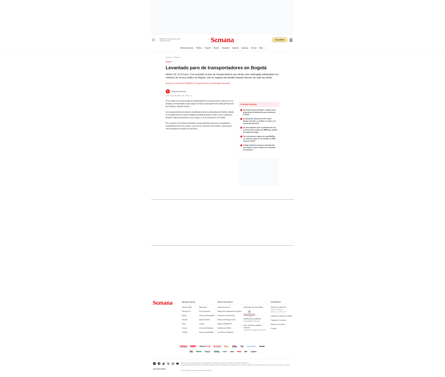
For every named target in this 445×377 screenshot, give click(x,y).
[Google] (154, 363)
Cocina (201, 324)
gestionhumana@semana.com (255, 330)
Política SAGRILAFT (224, 324)
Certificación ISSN (224, 328)
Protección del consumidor (253, 307)
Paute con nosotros (278, 324)
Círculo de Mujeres (206, 328)
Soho (184, 324)
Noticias (177, 57)
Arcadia (185, 320)
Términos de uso (223, 307)
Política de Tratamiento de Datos (229, 311)
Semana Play (187, 307)
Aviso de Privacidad (161, 369)
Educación (203, 307)
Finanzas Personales (207, 315)
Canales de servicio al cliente (281, 316)
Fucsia (184, 328)
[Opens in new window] (159, 363)
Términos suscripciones (226, 315)
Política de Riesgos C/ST (226, 320)
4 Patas (185, 332)
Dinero (184, 315)
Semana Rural (204, 320)
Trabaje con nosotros (278, 320)
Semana (169, 57)
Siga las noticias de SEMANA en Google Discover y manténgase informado (199, 83)
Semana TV (186, 311)
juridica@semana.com (252, 321)
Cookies (274, 328)
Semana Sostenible (206, 332)
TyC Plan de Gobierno (225, 332)
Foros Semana (204, 311)
